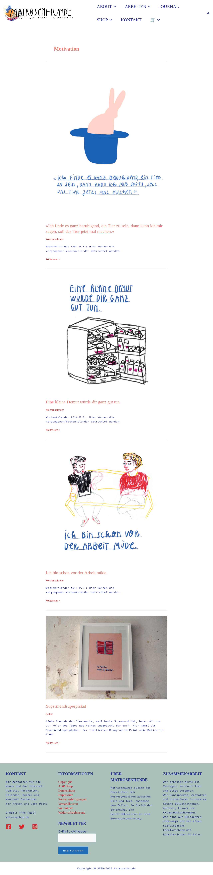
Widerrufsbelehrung (71, 812)
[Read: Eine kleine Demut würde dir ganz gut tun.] (106, 334)
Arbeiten (135, 6)
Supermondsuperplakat (66, 706)
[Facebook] (8, 827)
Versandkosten (68, 803)
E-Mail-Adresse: (73, 831)
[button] (114, 6)
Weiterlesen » (53, 259)
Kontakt (131, 19)
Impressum (65, 795)
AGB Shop (65, 786)
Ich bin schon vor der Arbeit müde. (76, 572)
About (104, 6)
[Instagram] (35, 827)
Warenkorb (65, 808)
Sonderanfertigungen (72, 799)
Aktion (49, 714)
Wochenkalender (55, 239)
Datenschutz (66, 790)
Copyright (65, 782)
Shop (102, 19)
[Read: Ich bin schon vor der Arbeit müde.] (106, 505)
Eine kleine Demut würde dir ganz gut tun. (83, 402)
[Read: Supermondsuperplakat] (106, 657)
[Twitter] (22, 827)
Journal (169, 6)
